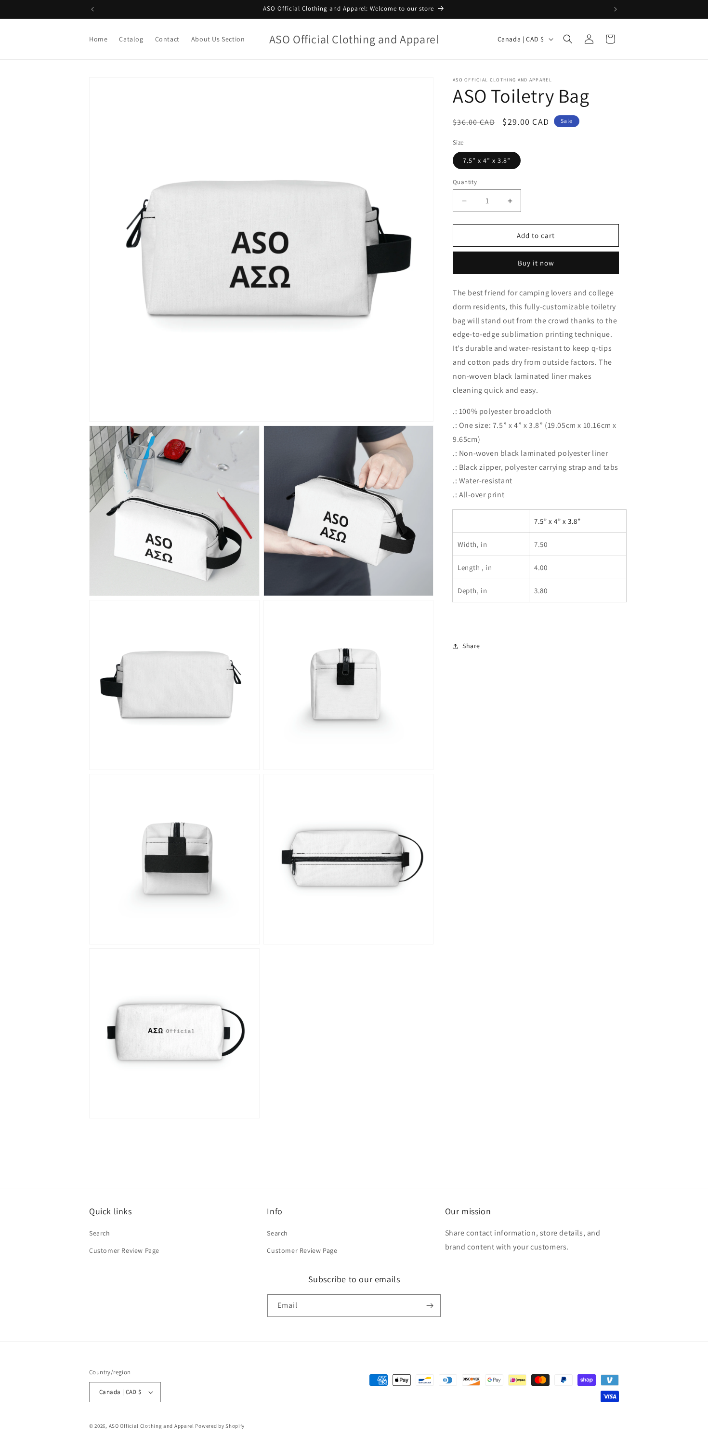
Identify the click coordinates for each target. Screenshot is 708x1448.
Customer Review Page (124, 1250)
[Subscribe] (429, 1305)
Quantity (465, 182)
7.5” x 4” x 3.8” (487, 160)
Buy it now (536, 262)
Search (99, 1233)
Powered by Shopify (220, 1425)
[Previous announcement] (92, 9)
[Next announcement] (615, 9)
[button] (567, 39)
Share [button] (471, 645)
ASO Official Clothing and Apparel (152, 1425)
